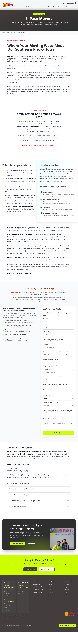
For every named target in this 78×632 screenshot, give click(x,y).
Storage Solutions (37, 595)
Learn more (32, 543)
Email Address (46, 331)
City (44, 351)
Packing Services (37, 592)
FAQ (50, 595)
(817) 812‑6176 (10, 587)
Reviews (51, 587)
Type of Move (49, 389)
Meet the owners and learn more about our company (39, 145)
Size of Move (48, 395)
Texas (7, 582)
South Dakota (24, 582)
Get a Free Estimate (17, 543)
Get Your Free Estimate (66, 625)
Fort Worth (66, 584)
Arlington (66, 587)
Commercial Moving (38, 589)
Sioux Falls (66, 589)
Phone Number (46, 324)
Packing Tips (56, 7)
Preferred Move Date (50, 402)
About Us (64, 7)
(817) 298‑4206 (10, 601)
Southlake (66, 595)
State (60, 351)
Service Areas (40, 7)
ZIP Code (66, 351)
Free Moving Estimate (68, 3)
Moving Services (28, 7)
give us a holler (28, 264)
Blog (50, 589)
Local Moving (36, 584)
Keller (65, 592)
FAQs (49, 7)
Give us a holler (16, 292)
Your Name (45, 318)
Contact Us (73, 7)
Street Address (46, 344)
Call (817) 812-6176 (46, 569)
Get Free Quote (58, 433)
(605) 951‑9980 (24, 587)
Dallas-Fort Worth (15, 32)
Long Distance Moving (38, 587)
